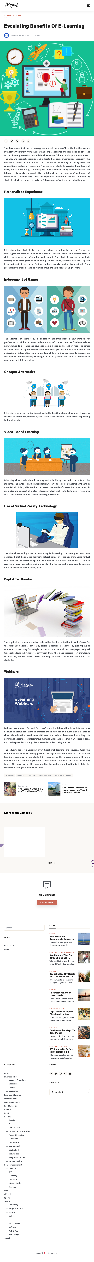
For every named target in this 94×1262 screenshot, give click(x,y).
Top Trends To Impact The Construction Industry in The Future (61, 1013)
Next (50, 863)
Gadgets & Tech (16, 1208)
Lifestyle (8, 1194)
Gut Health (13, 1138)
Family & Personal (12, 1102)
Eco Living (13, 1175)
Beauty (12, 1120)
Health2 (7, 1117)
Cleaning (12, 1168)
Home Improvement (59, 1046)
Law (6, 1190)
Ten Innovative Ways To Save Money (62, 1031)
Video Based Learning (63, 775)
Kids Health (14, 1142)
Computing (13, 1204)
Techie (17, 15)
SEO (10, 1219)
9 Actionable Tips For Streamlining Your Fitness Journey (60, 956)
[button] (88, 5)
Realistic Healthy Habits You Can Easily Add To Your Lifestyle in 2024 (62, 975)
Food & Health (10, 1106)
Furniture (13, 1179)
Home (6, 949)
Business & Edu (57, 1009)
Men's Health (14, 1146)
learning (32, 775)
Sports (7, 1198)
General (8, 15)
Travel (53, 990)
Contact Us (9, 946)
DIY (10, 1172)
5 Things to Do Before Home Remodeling (61, 1050)
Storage (12, 1187)
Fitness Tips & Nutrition (61, 952)
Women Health (15, 1161)
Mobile (12, 1216)
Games (12, 1212)
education (21, 775)
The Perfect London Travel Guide (60, 994)
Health (53, 971)
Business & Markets (17, 1080)
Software (13, 1227)
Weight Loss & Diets (18, 1157)
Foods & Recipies (28, 831)
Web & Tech (14, 1231)
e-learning (10, 775)
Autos (7, 1073)
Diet (10, 1124)
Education (13, 1084)
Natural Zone (14, 1154)
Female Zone (14, 1127)
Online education (45, 775)
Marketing (13, 1091)
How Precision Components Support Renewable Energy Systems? (61, 938)
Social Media (14, 1223)
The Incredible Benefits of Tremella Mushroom (30, 837)
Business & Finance (12, 1095)
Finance (53, 1027)
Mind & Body (14, 1150)
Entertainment (10, 1098)
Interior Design (15, 1183)
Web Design (14, 1234)
